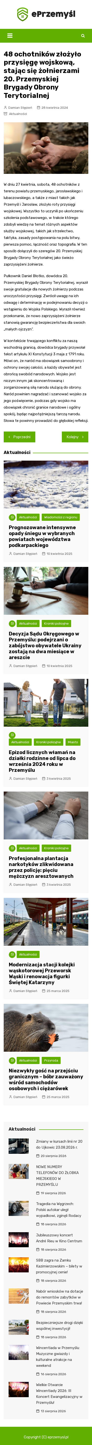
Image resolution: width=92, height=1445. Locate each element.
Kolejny (73, 436)
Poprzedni (21, 436)
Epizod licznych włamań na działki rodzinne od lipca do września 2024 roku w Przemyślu (42, 761)
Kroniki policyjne (56, 623)
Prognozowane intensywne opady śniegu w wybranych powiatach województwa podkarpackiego (42, 536)
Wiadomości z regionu (60, 517)
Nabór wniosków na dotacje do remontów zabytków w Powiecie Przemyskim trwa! (59, 1297)
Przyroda (51, 1060)
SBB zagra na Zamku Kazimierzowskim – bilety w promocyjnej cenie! (59, 1266)
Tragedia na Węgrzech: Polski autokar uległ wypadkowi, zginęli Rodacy (58, 1210)
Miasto (73, 742)
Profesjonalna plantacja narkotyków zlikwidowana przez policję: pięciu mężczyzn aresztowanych (41, 867)
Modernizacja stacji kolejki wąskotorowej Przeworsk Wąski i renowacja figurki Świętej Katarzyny (42, 973)
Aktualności (18, 114)
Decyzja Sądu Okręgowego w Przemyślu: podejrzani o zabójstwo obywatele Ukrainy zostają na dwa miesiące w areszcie (45, 645)
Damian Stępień (20, 107)
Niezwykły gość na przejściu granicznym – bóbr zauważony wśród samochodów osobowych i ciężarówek (46, 1079)
